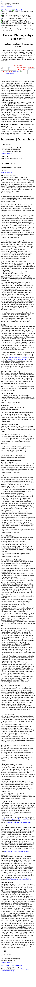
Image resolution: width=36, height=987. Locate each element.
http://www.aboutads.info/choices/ (19, 357)
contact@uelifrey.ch (7, 6)
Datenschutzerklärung (7, 970)
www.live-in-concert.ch (12, 72)
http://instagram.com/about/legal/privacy (19, 879)
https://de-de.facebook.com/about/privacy (16, 851)
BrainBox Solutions (8, 954)
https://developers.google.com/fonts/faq (16, 819)
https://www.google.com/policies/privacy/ (18, 822)
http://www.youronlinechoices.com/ (17, 359)
